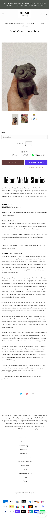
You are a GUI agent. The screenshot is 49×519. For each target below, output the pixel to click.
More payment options (36, 167)
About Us (23, 442)
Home (6, 23)
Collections (12, 23)
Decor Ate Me (24, 36)
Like (16, 394)
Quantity (20, 143)
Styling (25, 477)
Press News (23, 449)
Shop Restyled (29, 493)
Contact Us (23, 453)
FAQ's (25, 469)
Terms (25, 481)
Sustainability (24, 446)
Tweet (21, 394)
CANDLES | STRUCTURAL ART (26, 23)
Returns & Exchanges (25, 473)
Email (32, 394)
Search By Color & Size (25, 461)
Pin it (27, 394)
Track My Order (25, 465)
